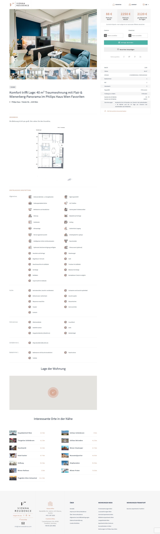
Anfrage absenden (127, 42)
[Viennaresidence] (23, 511)
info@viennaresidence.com (23, 526)
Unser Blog (24, 519)
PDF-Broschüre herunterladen (116, 111)
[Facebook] (23, 515)
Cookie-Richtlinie (74, 523)
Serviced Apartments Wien (105, 514)
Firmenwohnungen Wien (105, 508)
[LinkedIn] (29, 515)
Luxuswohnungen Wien (105, 511)
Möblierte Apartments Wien (106, 517)
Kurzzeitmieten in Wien (104, 526)
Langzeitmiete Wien (103, 520)
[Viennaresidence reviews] (38, 4)
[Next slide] (94, 73)
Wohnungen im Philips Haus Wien (107, 529)
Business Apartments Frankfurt (135, 508)
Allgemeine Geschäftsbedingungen (79, 517)
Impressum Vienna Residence (78, 511)
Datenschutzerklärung (76, 520)
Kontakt (72, 508)
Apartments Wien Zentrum (105, 523)
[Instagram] (26, 515)
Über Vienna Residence (76, 514)
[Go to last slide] (11, 73)
